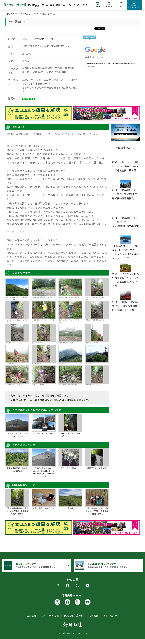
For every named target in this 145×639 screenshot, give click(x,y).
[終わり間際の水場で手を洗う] (70, 374)
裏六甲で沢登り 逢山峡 (97, 468)
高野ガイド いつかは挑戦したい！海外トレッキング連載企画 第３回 (125, 166)
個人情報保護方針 (74, 615)
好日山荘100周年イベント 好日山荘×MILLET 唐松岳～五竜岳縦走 (126, 194)
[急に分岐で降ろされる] (17, 374)
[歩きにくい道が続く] (44, 374)
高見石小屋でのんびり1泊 (44, 508)
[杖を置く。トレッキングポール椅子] (44, 310)
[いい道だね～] (97, 354)
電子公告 (93, 615)
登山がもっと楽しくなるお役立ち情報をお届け (35, 565)
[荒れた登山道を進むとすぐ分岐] (70, 287)
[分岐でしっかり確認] (97, 333)
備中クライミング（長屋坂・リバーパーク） (70, 434)
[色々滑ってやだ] (44, 333)
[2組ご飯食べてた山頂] (70, 333)
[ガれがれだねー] (44, 354)
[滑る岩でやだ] (17, 333)
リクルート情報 (50, 615)
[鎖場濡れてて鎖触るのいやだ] (97, 310)
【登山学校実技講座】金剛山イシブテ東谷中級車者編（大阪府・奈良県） (17, 511)
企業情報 (32, 615)
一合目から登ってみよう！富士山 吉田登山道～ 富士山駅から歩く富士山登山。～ (44, 472)
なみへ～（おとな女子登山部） (39, 39)
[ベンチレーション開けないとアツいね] (17, 310)
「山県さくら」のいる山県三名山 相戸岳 (17, 434)
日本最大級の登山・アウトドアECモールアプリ (107, 565)
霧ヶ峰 (70, 508)
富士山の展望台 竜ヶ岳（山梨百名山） (17, 469)
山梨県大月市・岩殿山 (43, 433)
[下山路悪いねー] (17, 354)
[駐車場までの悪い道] (97, 374)
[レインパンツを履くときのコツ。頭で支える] (97, 287)
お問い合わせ (111, 615)
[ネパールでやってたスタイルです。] (70, 310)
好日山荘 (125, 147)
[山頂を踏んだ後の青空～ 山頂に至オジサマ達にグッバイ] (17, 287)
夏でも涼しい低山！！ (70, 468)
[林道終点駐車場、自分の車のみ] (44, 287)
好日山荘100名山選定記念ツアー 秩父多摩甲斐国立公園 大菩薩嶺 (125, 306)
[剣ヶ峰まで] (70, 354)
